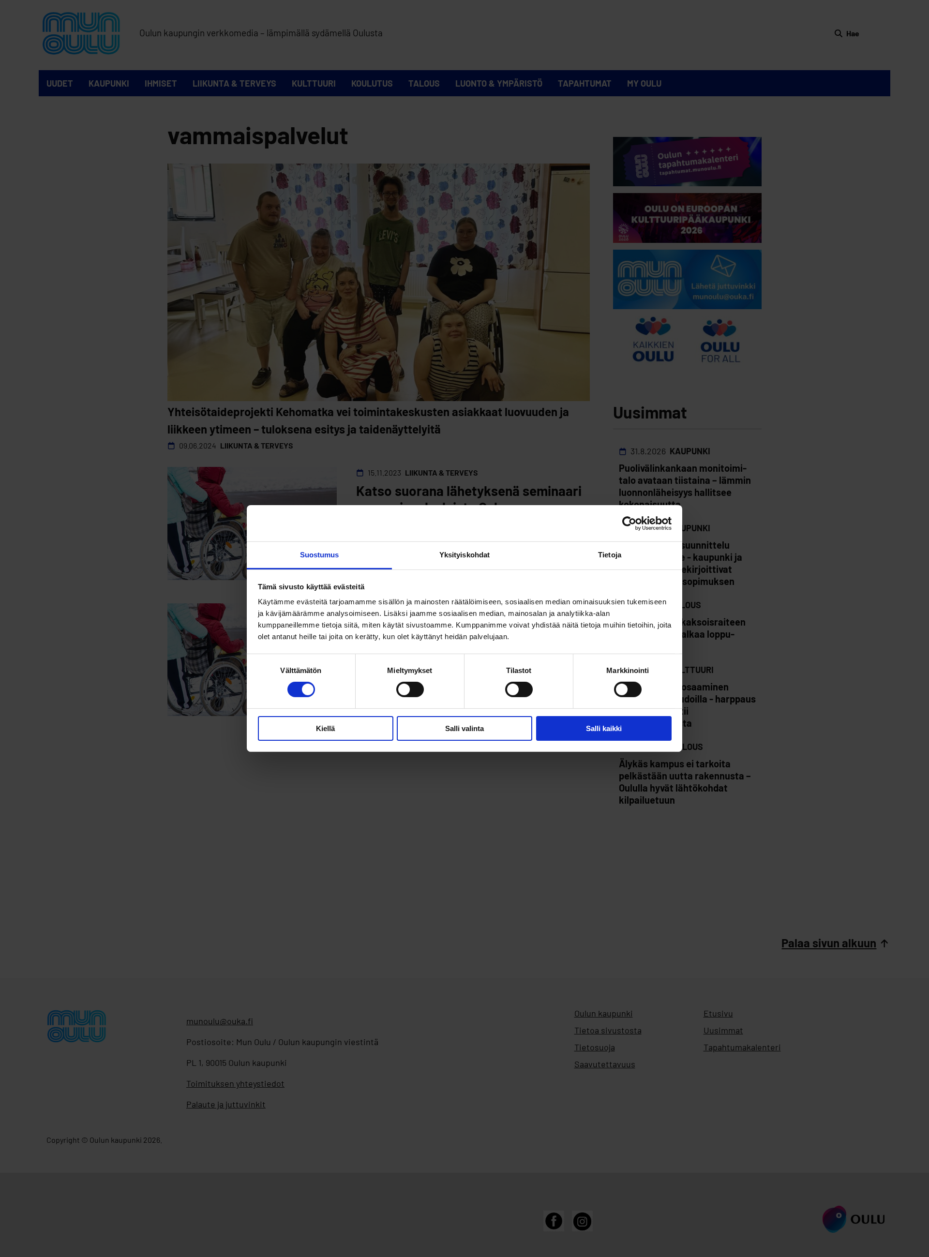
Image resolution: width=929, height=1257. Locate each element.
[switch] (410, 689)
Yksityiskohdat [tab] (464, 555)
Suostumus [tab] (319, 555)
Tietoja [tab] (609, 555)
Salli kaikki (604, 728)
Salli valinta (464, 728)
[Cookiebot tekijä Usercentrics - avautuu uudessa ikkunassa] (629, 523)
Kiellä (325, 728)
